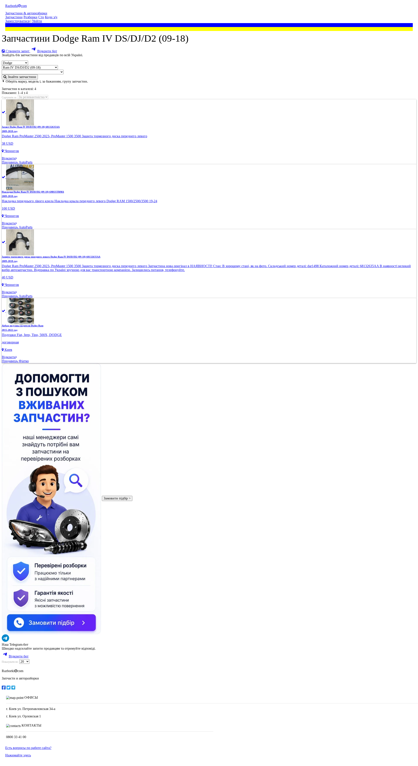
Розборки (30, 17)
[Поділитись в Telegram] (13, 688)
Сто (41, 17)
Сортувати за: (9, 97)
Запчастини (14, 17)
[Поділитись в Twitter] (8, 688)
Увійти (37, 21)
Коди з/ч (51, 17)
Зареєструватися (17, 21)
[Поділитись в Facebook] (4, 688)
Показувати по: (10, 661)
